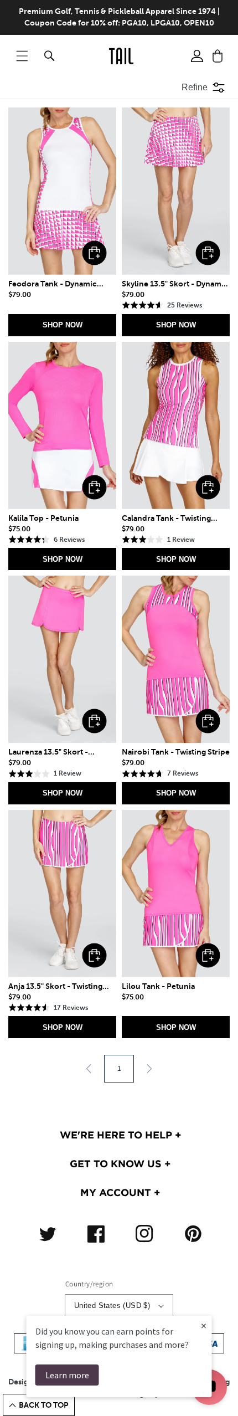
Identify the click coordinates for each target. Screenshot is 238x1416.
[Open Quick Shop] (62, 191)
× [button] (203, 1325)
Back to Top (44, 1404)
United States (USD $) (112, 1305)
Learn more (67, 1375)
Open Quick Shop (94, 253)
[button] (22, 56)
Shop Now (62, 325)
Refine (195, 87)
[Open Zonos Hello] (221, 1393)
